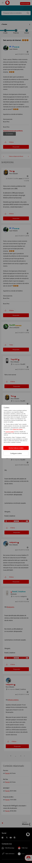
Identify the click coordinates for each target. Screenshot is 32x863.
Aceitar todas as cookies (16, 448)
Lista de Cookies (10, 431)
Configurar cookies (16, 453)
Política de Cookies (17, 429)
